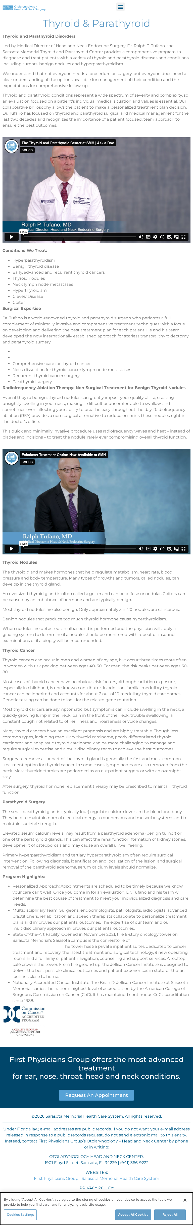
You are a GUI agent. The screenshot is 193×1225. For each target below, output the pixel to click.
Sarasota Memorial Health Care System (120, 1178)
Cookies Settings (20, 1214)
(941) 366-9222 (134, 1162)
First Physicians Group (56, 1178)
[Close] (184, 1200)
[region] (96, 1208)
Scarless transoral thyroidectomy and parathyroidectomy (69, 351)
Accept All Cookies (133, 1214)
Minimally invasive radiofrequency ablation (55, 357)
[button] (120, 7)
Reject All (170, 1214)
